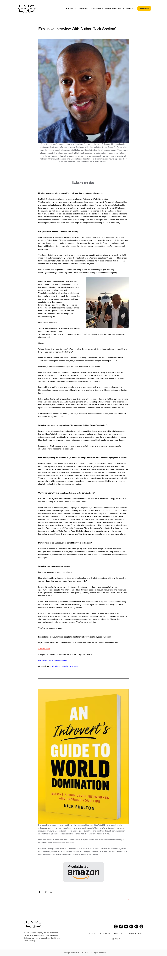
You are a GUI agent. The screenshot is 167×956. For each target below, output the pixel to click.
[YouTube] (136, 926)
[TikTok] (141, 926)
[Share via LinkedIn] (51, 892)
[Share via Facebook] (39, 892)
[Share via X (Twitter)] (45, 892)
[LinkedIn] (131, 926)
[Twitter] (126, 926)
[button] (144, 8)
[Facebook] (121, 926)
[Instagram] (116, 926)
